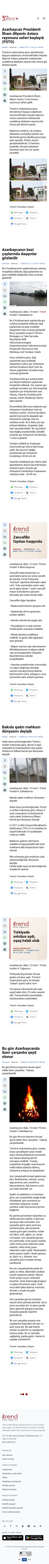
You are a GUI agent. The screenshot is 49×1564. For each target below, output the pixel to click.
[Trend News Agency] (9, 1417)
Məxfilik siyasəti (8, 1504)
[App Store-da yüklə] (12, 1537)
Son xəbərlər (7, 1455)
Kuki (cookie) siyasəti (11, 1512)
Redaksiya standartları (11, 1481)
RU (29, 1559)
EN (19, 1559)
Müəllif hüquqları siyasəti (12, 1508)
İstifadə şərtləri (8, 1500)
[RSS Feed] (40, 1526)
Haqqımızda (7, 1469)
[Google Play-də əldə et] (34, 1537)
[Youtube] (22, 1526)
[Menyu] (44, 18)
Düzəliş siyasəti (8, 1485)
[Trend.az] (10, 18)
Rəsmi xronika (8, 1459)
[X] (16, 1526)
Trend (43, 311)
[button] (4, 71)
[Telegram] (28, 1526)
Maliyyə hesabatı (9, 1489)
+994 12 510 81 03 (9, 1439)
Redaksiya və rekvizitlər (12, 1473)
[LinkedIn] (34, 1526)
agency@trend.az (9, 1442)
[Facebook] (10, 1526)
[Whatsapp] (4, 1526)
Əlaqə (4, 1477)
